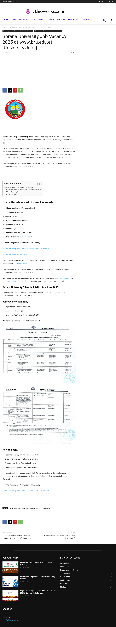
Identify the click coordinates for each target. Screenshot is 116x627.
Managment (38, 31)
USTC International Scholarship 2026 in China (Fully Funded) (58, 537)
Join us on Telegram (10, 249)
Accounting (12, 28)
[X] (106, 1)
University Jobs (57, 31)
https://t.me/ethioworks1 (29, 254)
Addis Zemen (14, 31)
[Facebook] (99, 1)
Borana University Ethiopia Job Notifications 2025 (24, 189)
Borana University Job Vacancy (31, 508)
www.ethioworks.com (63, 278)
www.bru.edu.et (25, 237)
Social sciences (47, 31)
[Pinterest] (15, 90)
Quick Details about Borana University (19, 187)
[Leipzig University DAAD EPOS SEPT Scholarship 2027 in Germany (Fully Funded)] (10, 595)
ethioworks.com (17, 281)
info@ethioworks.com (10, 620)
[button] (111, 19)
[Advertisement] (38, 71)
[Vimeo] (109, 1)
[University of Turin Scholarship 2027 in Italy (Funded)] (10, 567)
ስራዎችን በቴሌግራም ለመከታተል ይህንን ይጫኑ (34, 249)
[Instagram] (103, 1)
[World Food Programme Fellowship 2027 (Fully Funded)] (10, 581)
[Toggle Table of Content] (38, 184)
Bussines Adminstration (26, 31)
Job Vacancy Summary (18, 192)
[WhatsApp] (20, 90)
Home (4, 28)
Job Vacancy (46, 508)
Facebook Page (20, 263)
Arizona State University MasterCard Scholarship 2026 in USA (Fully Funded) (16, 537)
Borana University (14, 508)
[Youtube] (112, 1)
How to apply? (13, 194)
